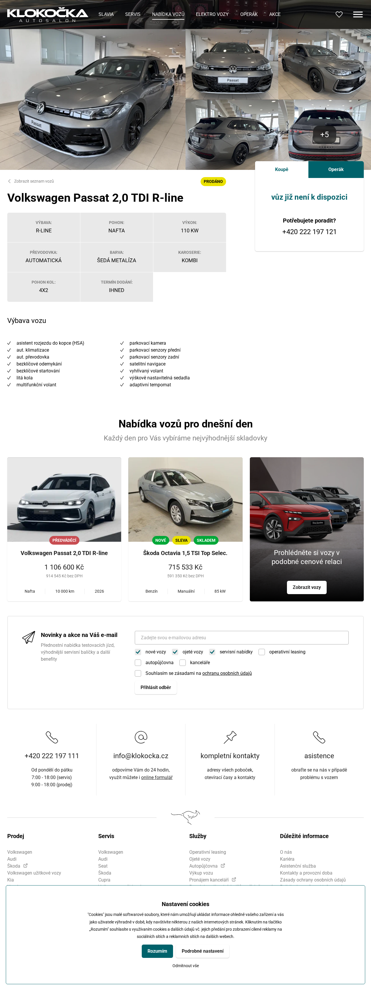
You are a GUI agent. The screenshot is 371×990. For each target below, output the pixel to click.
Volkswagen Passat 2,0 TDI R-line (64, 553)
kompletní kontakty (230, 756)
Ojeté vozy (199, 859)
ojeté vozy (193, 652)
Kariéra (287, 859)
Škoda (13, 866)
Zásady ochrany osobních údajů (313, 880)
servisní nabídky (236, 652)
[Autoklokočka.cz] (47, 14)
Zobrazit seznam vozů (34, 181)
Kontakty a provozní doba (306, 873)
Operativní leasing (207, 852)
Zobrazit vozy (307, 587)
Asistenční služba (298, 866)
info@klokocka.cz (140, 756)
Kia (10, 880)
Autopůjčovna (203, 866)
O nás (286, 852)
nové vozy (156, 652)
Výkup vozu (201, 873)
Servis (133, 14)
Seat (103, 866)
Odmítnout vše (185, 966)
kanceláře (200, 662)
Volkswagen (19, 852)
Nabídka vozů (168, 14)
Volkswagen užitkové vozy (34, 873)
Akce (275, 14)
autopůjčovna (160, 662)
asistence (319, 756)
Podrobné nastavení (202, 951)
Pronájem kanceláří (209, 880)
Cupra (104, 880)
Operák (249, 14)
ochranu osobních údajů (227, 673)
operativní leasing (287, 652)
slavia (106, 14)
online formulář (156, 777)
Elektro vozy (212, 14)
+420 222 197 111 (52, 756)
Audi (12, 859)
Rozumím (157, 951)
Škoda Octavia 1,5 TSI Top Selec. (185, 553)
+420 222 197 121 (309, 232)
